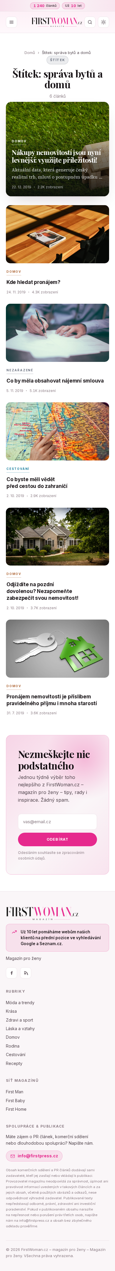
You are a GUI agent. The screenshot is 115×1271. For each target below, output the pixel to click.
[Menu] (11, 22)
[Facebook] (11, 972)
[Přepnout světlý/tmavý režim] (103, 22)
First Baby (15, 1100)
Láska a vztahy (20, 1028)
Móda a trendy (20, 1002)
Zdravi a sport (19, 1019)
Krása (11, 1011)
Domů (29, 52)
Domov (13, 1037)
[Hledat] (90, 22)
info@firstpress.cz (38, 1155)
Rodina (12, 1045)
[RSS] (25, 972)
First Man (14, 1091)
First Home (16, 1109)
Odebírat (58, 839)
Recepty (14, 1063)
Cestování (15, 1054)
